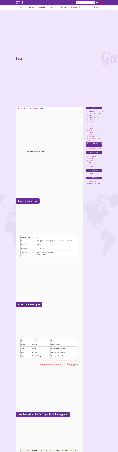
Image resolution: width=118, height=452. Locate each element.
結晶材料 (89, 115)
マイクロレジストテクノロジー (94, 148)
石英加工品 (90, 128)
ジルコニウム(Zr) (91, 162)
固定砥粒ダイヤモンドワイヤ (94, 138)
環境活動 (63, 7)
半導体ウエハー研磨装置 (93, 183)
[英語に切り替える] (100, 2)
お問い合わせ (96, 7)
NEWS (53, 7)
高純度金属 (90, 119)
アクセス (85, 7)
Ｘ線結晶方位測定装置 (93, 181)
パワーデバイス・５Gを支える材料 (94, 111)
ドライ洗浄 (90, 174)
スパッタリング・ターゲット (94, 113)
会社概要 (32, 7)
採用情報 (74, 7)
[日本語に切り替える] (97, 2)
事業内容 (42, 7)
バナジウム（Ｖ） (91, 160)
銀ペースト (90, 130)
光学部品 (89, 134)
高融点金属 (90, 122)
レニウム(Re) (90, 158)
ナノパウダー (90, 126)
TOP (21, 7)
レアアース (90, 166)
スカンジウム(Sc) (91, 156)
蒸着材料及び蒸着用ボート (94, 117)
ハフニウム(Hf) (91, 164)
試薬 (88, 140)
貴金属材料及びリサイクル (94, 132)
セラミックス (90, 124)
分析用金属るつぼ (91, 136)
